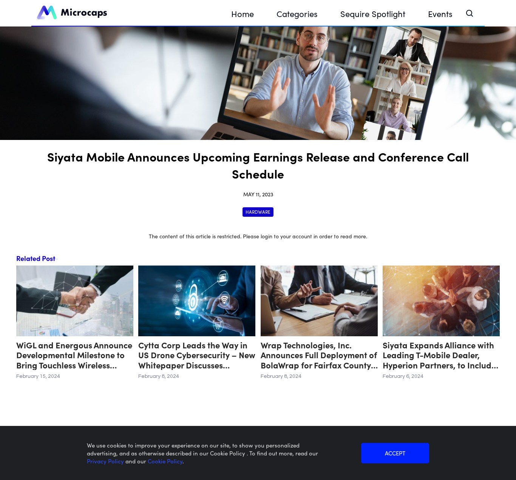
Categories (297, 13)
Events (440, 13)
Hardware (258, 211)
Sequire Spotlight (372, 13)
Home (242, 13)
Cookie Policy (165, 461)
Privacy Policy (106, 461)
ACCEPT (395, 453)
